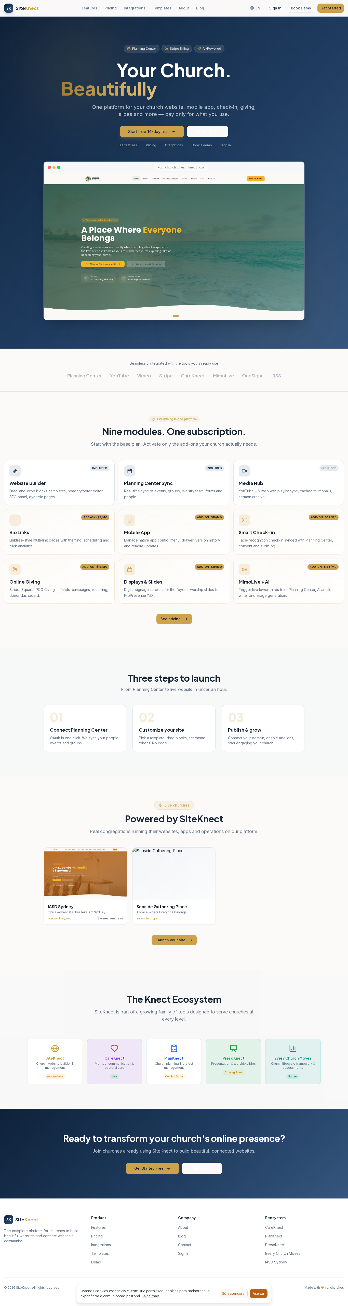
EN (258, 8)
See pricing (170, 619)
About (184, 8)
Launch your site (170, 940)
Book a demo (202, 145)
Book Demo (301, 8)
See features (127, 145)
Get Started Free (149, 1168)
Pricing (110, 8)
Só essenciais (233, 1293)
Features (89, 8)
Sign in (226, 145)
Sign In (275, 8)
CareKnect (274, 1227)
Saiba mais (150, 1296)
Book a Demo (202, 1168)
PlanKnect (273, 1236)
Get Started (330, 8)
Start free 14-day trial (148, 131)
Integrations (134, 8)
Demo (96, 1262)
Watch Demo (207, 131)
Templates (162, 8)
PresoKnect (275, 1245)
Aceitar (258, 1293)
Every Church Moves (282, 1253)
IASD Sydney (276, 1262)
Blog (200, 8)
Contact (184, 1245)
